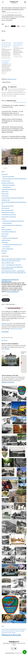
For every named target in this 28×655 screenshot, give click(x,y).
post (18, 630)
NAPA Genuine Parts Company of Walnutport (14, 178)
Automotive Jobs (6, 181)
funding (12, 629)
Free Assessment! (13, 291)
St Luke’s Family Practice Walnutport (12, 225)
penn (17, 630)
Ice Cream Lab (6, 246)
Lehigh (8, 630)
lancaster (3, 630)
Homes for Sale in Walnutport (10, 238)
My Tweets (4, 340)
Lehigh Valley (11, 630)
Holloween (16, 629)
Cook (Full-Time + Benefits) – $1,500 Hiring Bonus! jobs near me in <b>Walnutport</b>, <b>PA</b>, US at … (13, 113)
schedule (22, 630)
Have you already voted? (8, 262)
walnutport (14, 632)
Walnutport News (12, 79)
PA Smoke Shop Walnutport (9, 231)
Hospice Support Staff (7, 206)
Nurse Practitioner (6, 229)
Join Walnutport (6, 187)
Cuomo (9, 629)
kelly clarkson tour (23, 629)
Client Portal (5, 191)
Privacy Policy (5, 234)
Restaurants (5, 242)
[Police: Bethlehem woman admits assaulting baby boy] (7, 67)
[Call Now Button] (25, 652)
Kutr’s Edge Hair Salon (7, 210)
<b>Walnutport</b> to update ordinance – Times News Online (14, 106)
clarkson (6, 629)
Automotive (5, 174)
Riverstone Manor (7, 223)
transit (6, 632)
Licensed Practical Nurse (8, 212)
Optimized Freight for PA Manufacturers (10, 280)
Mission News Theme (9, 653)
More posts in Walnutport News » (20, 102)
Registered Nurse (6, 240)
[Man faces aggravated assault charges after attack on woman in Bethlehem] (19, 49)
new (14, 630)
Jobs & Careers (5, 208)
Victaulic (4, 253)
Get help (7, 349)
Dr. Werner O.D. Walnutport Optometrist (13, 221)
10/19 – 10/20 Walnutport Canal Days (11, 265)
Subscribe (5, 300)
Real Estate (4, 236)
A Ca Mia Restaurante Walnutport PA (12, 244)
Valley (11, 632)
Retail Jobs (4, 251)
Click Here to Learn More (16, 328)
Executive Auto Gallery (8, 176)
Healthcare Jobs (6, 200)
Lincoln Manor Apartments (9, 214)
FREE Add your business (8, 185)
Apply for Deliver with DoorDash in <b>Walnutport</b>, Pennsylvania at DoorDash (12, 120)
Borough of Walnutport (8, 183)
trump (8, 632)
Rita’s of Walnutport (7, 249)
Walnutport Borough (6, 82)
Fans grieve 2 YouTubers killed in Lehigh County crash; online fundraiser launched (14, 137)
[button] (20, 363)
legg (5, 630)
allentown (3, 629)
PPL (20, 630)
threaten (3, 632)
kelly (18, 629)
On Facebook (5, 331)
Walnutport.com (5, 323)
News (3, 227)
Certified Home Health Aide (9, 189)
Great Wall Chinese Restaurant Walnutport (13, 198)
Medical (4, 219)
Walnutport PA (14, 1)
